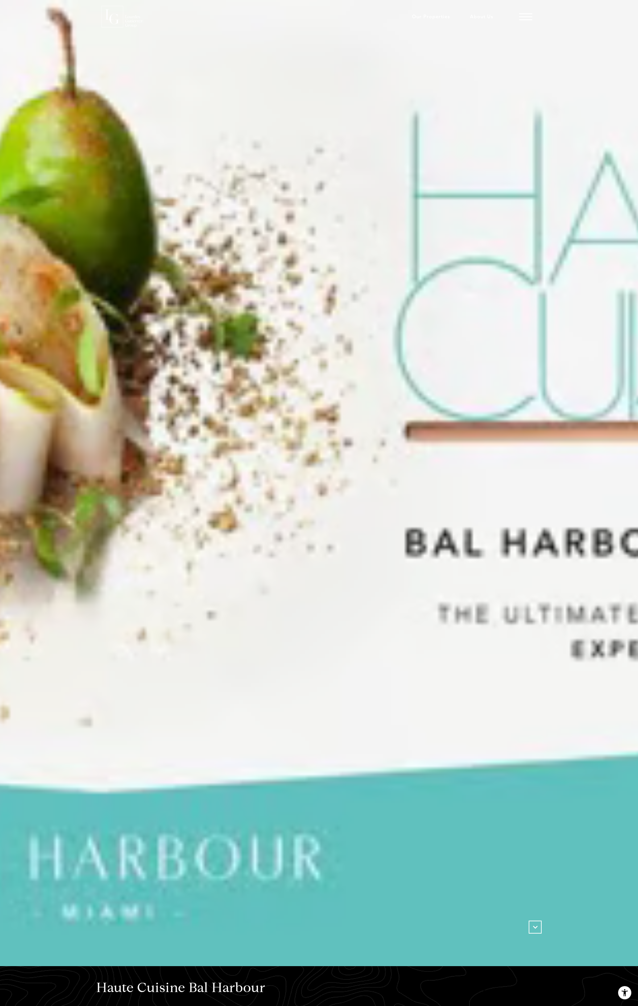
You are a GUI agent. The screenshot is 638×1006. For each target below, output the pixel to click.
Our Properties (431, 17)
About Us (481, 17)
